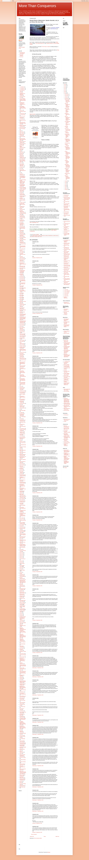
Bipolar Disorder (32, 114)
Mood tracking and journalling (67, 377)
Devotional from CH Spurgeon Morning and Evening (22, 271)
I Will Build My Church (22, 389)
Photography (22, 530)
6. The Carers (66, 295)
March (66, 188)
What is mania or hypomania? (22, 764)
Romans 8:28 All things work (66, 282)
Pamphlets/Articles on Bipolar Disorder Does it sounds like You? (23, 514)
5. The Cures (66, 294)
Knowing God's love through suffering (22, 414)
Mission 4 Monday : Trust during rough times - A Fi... (67, 177)
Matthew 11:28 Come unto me (66, 256)
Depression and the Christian (22, 266)
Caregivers (21, 167)
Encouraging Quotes (22, 298)
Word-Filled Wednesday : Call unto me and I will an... (67, 166)
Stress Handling (66, 391)
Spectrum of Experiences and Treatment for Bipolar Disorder (22, 659)
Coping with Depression (22, 233)
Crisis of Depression (21, 250)
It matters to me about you (66, 229)
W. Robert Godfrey (23, 759)
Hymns (21, 386)
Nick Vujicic (21, 499)
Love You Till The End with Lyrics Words (22, 438)
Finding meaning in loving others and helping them (23, 322)
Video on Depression (21, 752)
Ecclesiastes (22, 278)
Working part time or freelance (22, 779)
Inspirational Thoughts (22, 402)
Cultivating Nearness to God (22, 254)
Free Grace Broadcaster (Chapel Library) (66, 434)
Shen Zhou (21, 621)
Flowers (21, 326)
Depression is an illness (44, 235)
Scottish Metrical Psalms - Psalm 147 (22, 606)
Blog (20, 150)
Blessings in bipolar (22, 149)
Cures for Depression (21, 257)
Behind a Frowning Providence (23, 126)
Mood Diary (21, 463)
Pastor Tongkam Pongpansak (22, 523)
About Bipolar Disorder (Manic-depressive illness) (23, 107)
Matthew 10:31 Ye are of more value (67, 254)
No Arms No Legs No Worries (22, 501)
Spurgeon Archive (67, 442)
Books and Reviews (21, 155)
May (65, 185)
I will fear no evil (22, 390)
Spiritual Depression (21, 663)
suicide (65, 421)
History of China (22, 352)
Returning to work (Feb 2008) (22, 601)
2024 (65, 87)
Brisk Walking (22, 158)
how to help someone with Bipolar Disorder (22, 371)
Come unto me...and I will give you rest (67, 129)
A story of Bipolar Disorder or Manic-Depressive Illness (23, 99)
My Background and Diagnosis (22, 53)
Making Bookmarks (23, 444)
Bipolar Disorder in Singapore (23, 142)
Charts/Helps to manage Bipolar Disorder (22, 185)
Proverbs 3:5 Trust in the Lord (67, 261)
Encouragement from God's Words (22, 280)
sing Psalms (22, 648)
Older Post (57, 836)
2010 (65, 90)
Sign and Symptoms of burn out (23, 625)
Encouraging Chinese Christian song (23, 291)
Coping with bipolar (22, 231)
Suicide (21, 679)
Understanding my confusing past (23, 743)
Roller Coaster (40, 236)
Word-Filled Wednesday (22, 777)
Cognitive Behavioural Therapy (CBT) (22, 211)
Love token (66, 232)
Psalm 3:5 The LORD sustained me (66, 274)
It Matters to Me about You (22, 406)
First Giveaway (22, 323)
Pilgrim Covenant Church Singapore (23, 534)
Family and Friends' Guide (22, 304)
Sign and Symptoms (65, 313)
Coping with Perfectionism (22, 242)
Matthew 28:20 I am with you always (66, 258)
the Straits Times (22, 706)
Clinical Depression (21, 209)
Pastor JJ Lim (22, 519)
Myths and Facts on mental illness (23, 497)
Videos (21, 753)
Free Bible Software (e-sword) (67, 432)
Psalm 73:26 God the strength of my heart (67, 279)
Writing (21, 782)
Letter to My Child (22, 426)
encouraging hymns (22, 293)
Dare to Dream (22, 258)
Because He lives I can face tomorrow (67, 198)
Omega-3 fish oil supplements (66, 379)
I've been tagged (22, 394)
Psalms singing (22, 570)
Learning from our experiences (23, 420)
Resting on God (22, 598)
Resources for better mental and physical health (67, 451)
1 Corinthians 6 (22, 89)
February (66, 189)
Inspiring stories (22, 403)
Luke (20, 440)
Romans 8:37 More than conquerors (67, 284)
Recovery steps (66, 311)
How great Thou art (23, 359)
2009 (65, 91)
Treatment (65, 314)
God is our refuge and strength (22, 334)
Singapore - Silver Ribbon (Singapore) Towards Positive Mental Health (67, 458)
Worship (21, 781)
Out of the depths (22, 505)
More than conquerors (21, 466)
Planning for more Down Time (23, 537)
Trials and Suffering (21, 731)
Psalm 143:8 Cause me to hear (67, 267)
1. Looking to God (67, 361)
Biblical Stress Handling (22, 135)
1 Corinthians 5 (22, 88)
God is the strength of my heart (23, 336)
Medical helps (66, 375)
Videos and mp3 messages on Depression (22, 755)
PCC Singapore (22, 524)
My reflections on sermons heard (22, 482)
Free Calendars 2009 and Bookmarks (22, 328)
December (67, 94)
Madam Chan (22, 441)
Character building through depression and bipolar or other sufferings (23, 181)
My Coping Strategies (21, 55)
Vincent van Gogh (23, 757)
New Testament (22, 498)
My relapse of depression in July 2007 (23, 489)
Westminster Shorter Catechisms (66, 445)
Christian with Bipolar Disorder (22, 204)
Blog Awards (22, 152)
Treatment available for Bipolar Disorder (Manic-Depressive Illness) (23, 723)
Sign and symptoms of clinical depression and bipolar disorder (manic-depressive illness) (23, 630)
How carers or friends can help (22, 358)
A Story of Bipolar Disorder (67, 331)
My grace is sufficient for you (67, 114)
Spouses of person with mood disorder (23, 665)
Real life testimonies (21, 578)
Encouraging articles (22, 286)
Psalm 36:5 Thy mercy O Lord (66, 270)
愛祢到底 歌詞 (22, 785)
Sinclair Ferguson (22, 641)
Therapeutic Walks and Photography (23, 719)
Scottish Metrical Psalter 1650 (22, 609)
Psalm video (22, 567)
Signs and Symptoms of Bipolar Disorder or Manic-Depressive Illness (23, 636)
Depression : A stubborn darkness (67, 303)
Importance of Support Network (22, 397)
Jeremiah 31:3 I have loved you (66, 248)
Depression (21, 261)
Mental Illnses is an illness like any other (23, 457)
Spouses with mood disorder (22, 668)
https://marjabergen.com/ (34, 222)
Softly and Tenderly (23, 654)
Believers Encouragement (66, 426)
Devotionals (22, 276)
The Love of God (22, 700)
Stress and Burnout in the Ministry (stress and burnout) (67, 351)
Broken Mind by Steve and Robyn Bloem (22, 161)
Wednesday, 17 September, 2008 (37, 667)
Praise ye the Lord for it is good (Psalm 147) (67, 207)
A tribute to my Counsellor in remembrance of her (22, 104)
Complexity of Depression (22, 216)
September (67, 98)
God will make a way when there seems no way (67, 101)
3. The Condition (66, 292)
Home (45, 836)
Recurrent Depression (21, 585)
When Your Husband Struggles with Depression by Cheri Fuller (23, 772)
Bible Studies (22, 133)
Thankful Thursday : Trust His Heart (67, 162)
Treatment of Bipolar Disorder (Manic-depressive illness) (23, 727)
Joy (20, 409)
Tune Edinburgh (22, 738)
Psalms (21, 568)
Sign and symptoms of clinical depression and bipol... (67, 105)
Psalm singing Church (22, 566)
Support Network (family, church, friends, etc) (66, 384)
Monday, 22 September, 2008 (37, 832)
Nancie (21, 40)
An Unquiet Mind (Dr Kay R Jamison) (66, 323)
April (66, 186)
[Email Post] (41, 234)
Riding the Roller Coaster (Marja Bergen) (66, 326)
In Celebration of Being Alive (22, 399)
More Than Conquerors (37, 6)
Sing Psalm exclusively (21, 646)
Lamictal (21, 418)
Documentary (22, 277)
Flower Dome (22, 325)
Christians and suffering (22, 207)
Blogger (49, 852)
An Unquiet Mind (22, 114)
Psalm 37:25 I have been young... (67, 272)
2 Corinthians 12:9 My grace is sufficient (67, 241)
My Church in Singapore (66, 440)
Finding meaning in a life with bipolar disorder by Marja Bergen (23, 318)
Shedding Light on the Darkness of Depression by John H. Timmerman (23, 618)
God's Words (22, 341)
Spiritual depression (66, 297)
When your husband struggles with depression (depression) (67, 355)
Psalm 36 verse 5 (22, 558)
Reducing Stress (22, 586)
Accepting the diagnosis (66, 363)
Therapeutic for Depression (22, 717)
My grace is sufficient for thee (22, 477)
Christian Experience (21, 198)
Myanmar (21, 493)
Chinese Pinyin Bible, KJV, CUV (66, 428)
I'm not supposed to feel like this (23, 392)
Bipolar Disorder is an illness (36, 235)
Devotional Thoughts (21, 274)
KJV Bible (21, 412)
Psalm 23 (21, 556)
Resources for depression (22, 594)
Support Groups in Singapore (23, 684)
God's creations (22, 340)
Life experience (22, 428)
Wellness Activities (23, 761)
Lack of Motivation (23, 416)
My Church (21, 56)
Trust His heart (66, 211)
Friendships (22, 330)
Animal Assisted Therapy (22, 117)
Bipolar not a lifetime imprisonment (22, 146)
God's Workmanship (22, 343)
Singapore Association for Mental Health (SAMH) (66, 462)
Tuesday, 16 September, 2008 (37, 313)
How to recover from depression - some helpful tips (22, 379)
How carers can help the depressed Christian (67, 406)
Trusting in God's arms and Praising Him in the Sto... (67, 157)
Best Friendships (22, 128)
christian (21, 192)
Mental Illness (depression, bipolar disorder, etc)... (67, 136)
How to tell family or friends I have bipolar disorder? (22, 383)
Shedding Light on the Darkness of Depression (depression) (67, 348)
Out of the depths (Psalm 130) (66, 204)
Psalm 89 (21, 562)
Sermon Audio (66, 441)
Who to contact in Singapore (22, 775)
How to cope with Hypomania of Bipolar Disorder (22, 363)
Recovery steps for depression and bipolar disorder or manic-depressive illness (23, 581)
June (66, 183)
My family (21, 473)
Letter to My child (66, 230)
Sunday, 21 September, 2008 (37, 823)
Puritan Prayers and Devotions (22, 576)
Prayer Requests (22, 547)
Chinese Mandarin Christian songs (23, 188)
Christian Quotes (22, 200)
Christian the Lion (67, 223)
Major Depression (23, 442)
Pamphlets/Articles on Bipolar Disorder (23, 511)
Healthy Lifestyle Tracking (22, 348)
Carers (21, 168)
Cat (20, 172)
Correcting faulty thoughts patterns (67, 366)
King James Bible (22, 410)
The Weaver (22, 710)
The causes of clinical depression (23, 693)
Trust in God (22, 735)
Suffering (21, 677)
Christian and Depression (22, 194)
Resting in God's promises (22, 596)
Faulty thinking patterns (22, 308)
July (65, 182)
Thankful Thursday (23, 689)
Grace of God (22, 344)
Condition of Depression (22, 220)
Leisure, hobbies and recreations (66, 374)
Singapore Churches (21, 650)
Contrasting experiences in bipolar (22, 224)
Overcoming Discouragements (22, 508)
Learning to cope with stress (66, 371)
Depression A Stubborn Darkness (23, 263)
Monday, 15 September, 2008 (37, 257)
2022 (65, 88)
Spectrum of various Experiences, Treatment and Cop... (67, 170)
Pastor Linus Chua (23, 520)
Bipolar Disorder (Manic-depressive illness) (23, 139)
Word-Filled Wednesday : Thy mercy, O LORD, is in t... (67, 148)
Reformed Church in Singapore (23, 589)
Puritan (21, 572)
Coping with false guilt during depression (22, 235)
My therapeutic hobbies (22, 491)
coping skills (22, 226)
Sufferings (21, 678)
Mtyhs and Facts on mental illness (67, 409)
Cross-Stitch (22, 252)
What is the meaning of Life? (22, 766)
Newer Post (32, 836)
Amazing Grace (22, 113)
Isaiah (21, 404)
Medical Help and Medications (22, 455)
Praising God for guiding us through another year (23, 545)
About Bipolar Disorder (66, 309)
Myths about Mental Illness (22, 495)
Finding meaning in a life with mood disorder (67, 153)
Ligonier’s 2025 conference (22, 432)
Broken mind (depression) (66, 341)
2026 (65, 84)
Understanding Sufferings (22, 745)
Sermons (21, 614)
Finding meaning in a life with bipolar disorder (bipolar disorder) (67, 344)
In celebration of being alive (66, 227)
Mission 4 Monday (34, 236)
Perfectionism (22, 527)
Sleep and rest (22, 653)
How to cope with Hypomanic (22, 366)
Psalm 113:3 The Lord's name (66, 263)
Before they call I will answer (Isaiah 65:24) (23, 123)
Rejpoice (21, 590)
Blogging (21, 153)
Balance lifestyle (66, 364)
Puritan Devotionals (22, 574)
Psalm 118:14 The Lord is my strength (67, 265)
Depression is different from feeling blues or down (67, 140)
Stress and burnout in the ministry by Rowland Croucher (23, 672)
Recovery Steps (66, 410)
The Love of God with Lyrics (22, 703)
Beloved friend (22, 127)
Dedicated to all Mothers (22, 260)
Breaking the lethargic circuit (22, 157)
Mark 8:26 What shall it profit (66, 252)
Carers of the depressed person (23, 170)
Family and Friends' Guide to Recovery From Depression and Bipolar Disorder (66, 400)
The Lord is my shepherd (22, 699)
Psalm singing (22, 563)
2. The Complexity (67, 290)
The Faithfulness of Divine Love (23, 696)
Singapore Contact (23, 651)
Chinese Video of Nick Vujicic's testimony (22, 190)
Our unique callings (21, 503)
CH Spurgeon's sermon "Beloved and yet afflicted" (22, 177)
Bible (20, 130)
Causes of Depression (21, 174)
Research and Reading (66, 381)
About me (21, 110)
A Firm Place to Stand (46, 46)
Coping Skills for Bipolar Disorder (22, 228)
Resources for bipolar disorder (22, 592)
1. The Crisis (66, 289)
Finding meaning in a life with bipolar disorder (23, 315)
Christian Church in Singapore (23, 196)
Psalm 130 (21, 552)
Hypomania (21, 387)
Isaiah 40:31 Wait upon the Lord (67, 244)
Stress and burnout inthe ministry (67, 389)
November (67, 95)
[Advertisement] (66, 47)
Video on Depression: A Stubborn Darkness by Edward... (67, 118)
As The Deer (66, 196)
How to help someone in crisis (22, 368)
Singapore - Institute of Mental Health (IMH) (67, 454)
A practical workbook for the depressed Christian (22, 94)
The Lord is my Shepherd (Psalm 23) (67, 209)
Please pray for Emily (67, 174)
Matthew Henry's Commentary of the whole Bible (67, 437)
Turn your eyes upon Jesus (22, 741)
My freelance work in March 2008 (23, 475)
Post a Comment (34, 834)
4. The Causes (66, 293)
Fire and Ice (66, 430)
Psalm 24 (21, 557)
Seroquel (21, 615)
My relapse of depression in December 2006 (22, 485)
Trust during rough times (39, 43)
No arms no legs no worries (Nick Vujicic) (66, 234)
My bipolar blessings (21, 469)
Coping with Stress (23, 243)
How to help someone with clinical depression (23, 375)
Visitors (65, 467)
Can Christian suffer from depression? (22, 165)
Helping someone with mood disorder (23, 350)
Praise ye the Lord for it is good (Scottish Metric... (67, 110)
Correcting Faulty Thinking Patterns (22, 246)
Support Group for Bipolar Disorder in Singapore (23, 682)
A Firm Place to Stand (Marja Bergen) (66, 320)
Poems (21, 538)
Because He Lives (23, 120)
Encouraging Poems (22, 295)
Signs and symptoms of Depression (22, 639)
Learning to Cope (22, 422)
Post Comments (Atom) (38, 838)
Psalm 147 (21, 555)
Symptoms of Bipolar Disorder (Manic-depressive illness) (23, 687)
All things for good (23, 111)
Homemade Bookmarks (22, 354)
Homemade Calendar (22, 356)
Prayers (21, 549)
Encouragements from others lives (22, 283)
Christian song (22, 202)
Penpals (21, 525)
